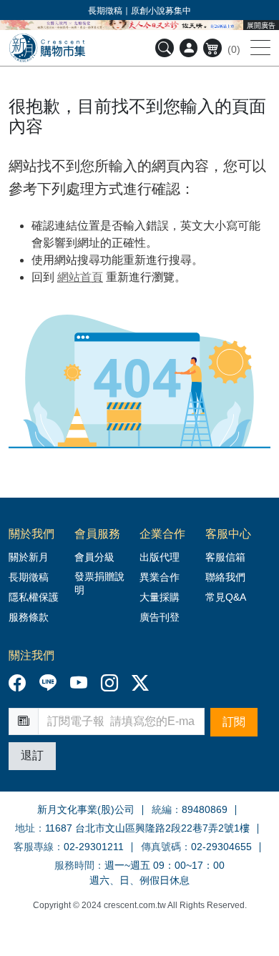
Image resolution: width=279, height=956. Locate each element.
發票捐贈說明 (99, 583)
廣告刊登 (160, 617)
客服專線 (34, 846)
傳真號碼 (161, 846)
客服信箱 (225, 557)
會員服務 (97, 534)
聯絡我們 (225, 577)
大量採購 (160, 597)
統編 (162, 809)
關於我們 (31, 534)
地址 (25, 828)
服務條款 (29, 617)
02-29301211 (94, 846)
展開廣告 (261, 25)
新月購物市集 (47, 48)
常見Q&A (225, 597)
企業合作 (162, 534)
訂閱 (233, 722)
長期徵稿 (29, 577)
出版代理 (162, 557)
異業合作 (160, 577)
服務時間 (74, 865)
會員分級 (94, 557)
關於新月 (29, 557)
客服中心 (228, 534)
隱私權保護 (34, 597)
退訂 (32, 755)
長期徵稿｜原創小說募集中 (139, 10)
